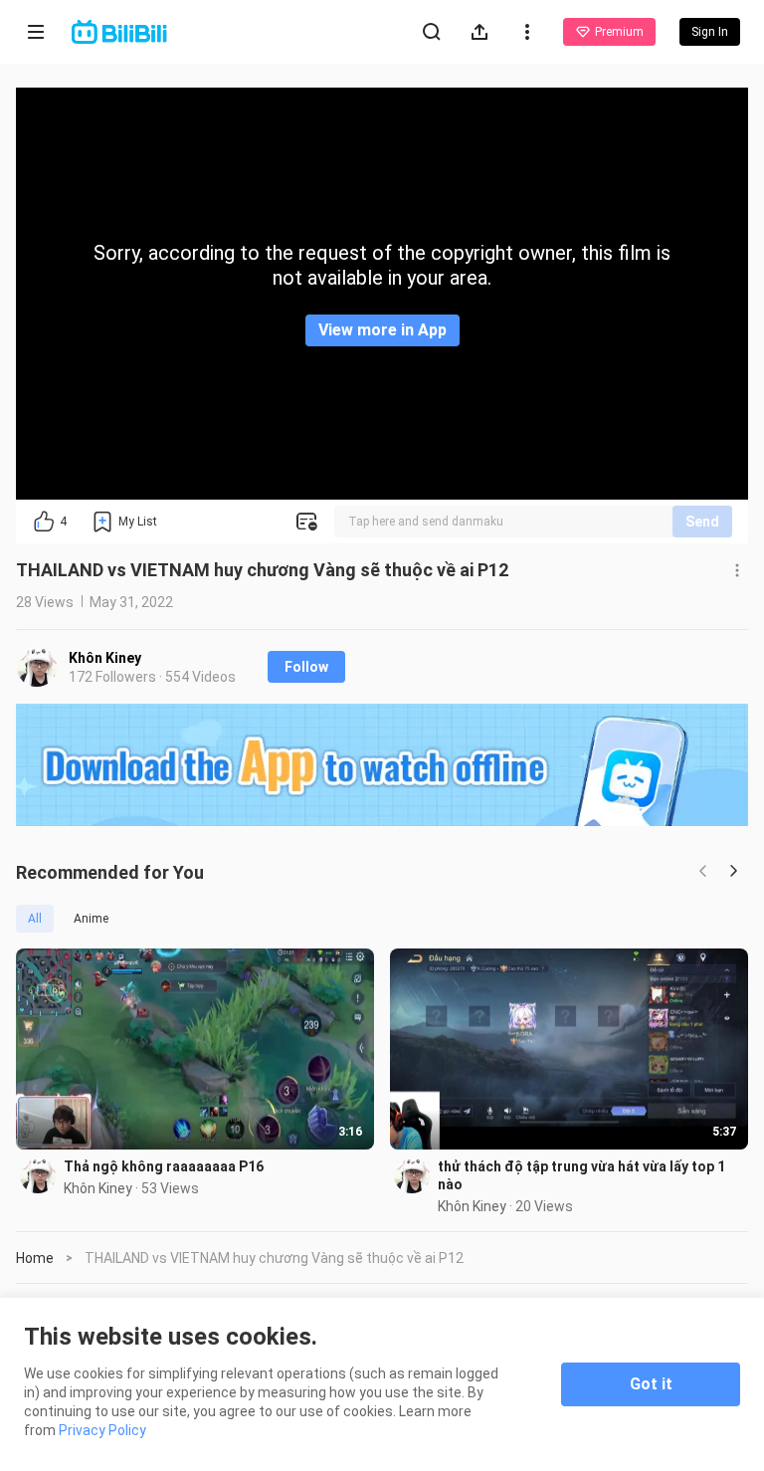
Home (35, 1258)
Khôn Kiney (105, 658)
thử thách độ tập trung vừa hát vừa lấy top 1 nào (581, 1175)
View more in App (382, 329)
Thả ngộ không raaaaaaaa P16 (164, 1166)
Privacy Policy (102, 1430)
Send (702, 521)
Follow (306, 667)
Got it (651, 1383)
